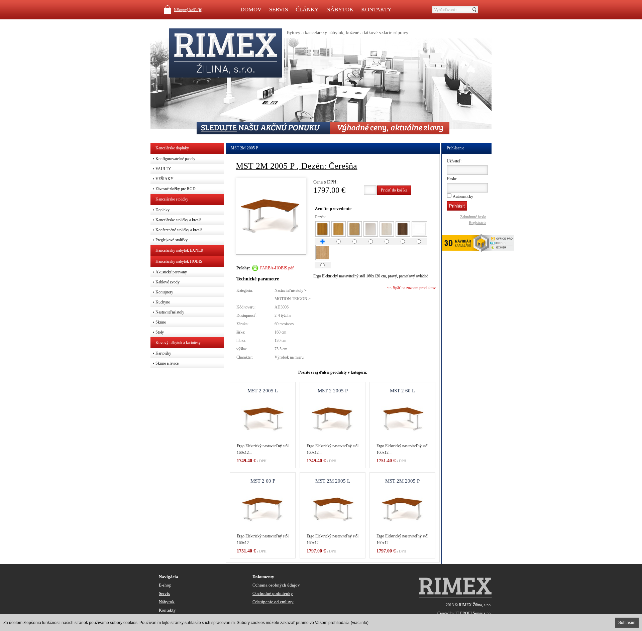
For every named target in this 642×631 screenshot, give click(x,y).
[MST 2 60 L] (402, 419)
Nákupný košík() (188, 10)
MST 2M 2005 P (402, 481)
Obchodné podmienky (272, 593)
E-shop (165, 585)
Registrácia (477, 222)
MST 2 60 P (262, 481)
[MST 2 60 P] (262, 509)
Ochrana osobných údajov (276, 585)
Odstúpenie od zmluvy (273, 601)
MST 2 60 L (402, 390)
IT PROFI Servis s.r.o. (473, 613)
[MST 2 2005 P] (332, 419)
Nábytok (339, 9)
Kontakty (376, 9)
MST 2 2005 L (262, 390)
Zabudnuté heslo (473, 217)
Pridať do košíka (394, 190)
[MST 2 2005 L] (262, 419)
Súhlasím (626, 622)
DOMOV (250, 9)
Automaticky (463, 196)
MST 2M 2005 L (332, 481)
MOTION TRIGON (291, 298)
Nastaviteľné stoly (289, 290)
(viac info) (359, 622)
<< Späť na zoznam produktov (411, 287)
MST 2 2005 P (333, 390)
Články (307, 9)
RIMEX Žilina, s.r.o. (475, 605)
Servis (278, 9)
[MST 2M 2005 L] (332, 509)
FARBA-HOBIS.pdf (277, 268)
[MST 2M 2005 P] (402, 509)
